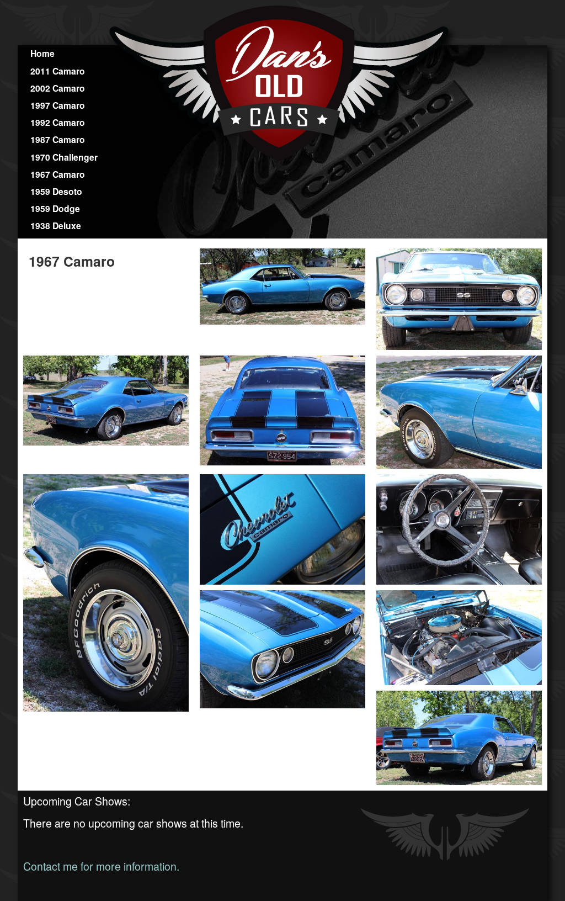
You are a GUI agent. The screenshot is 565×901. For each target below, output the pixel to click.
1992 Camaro (57, 122)
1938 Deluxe (55, 225)
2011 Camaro (57, 71)
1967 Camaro (57, 174)
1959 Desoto (56, 191)
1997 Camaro (57, 105)
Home (42, 53)
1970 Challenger (64, 157)
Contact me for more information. (101, 866)
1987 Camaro (57, 139)
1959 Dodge (55, 208)
